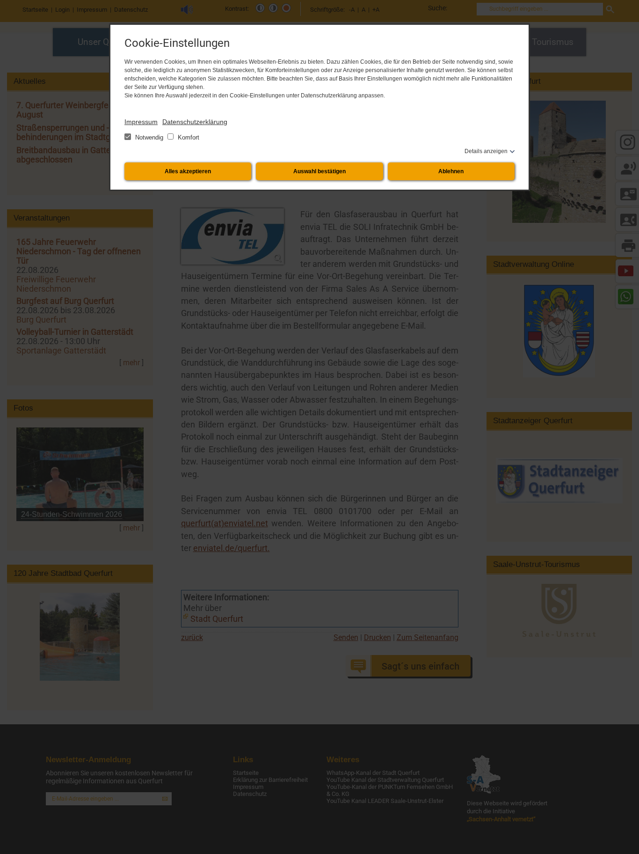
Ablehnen (451, 171)
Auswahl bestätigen (319, 171)
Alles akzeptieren (188, 171)
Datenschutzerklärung (194, 121)
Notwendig (149, 137)
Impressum (141, 121)
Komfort (187, 137)
